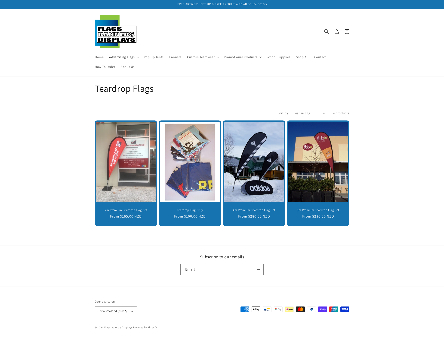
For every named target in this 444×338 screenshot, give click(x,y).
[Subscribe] (258, 269)
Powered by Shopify (145, 327)
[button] (123, 57)
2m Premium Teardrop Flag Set (126, 210)
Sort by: (283, 113)
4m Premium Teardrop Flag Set (254, 210)
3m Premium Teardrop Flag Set (318, 210)
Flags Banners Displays (118, 327)
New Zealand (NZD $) (114, 311)
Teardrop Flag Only (190, 210)
